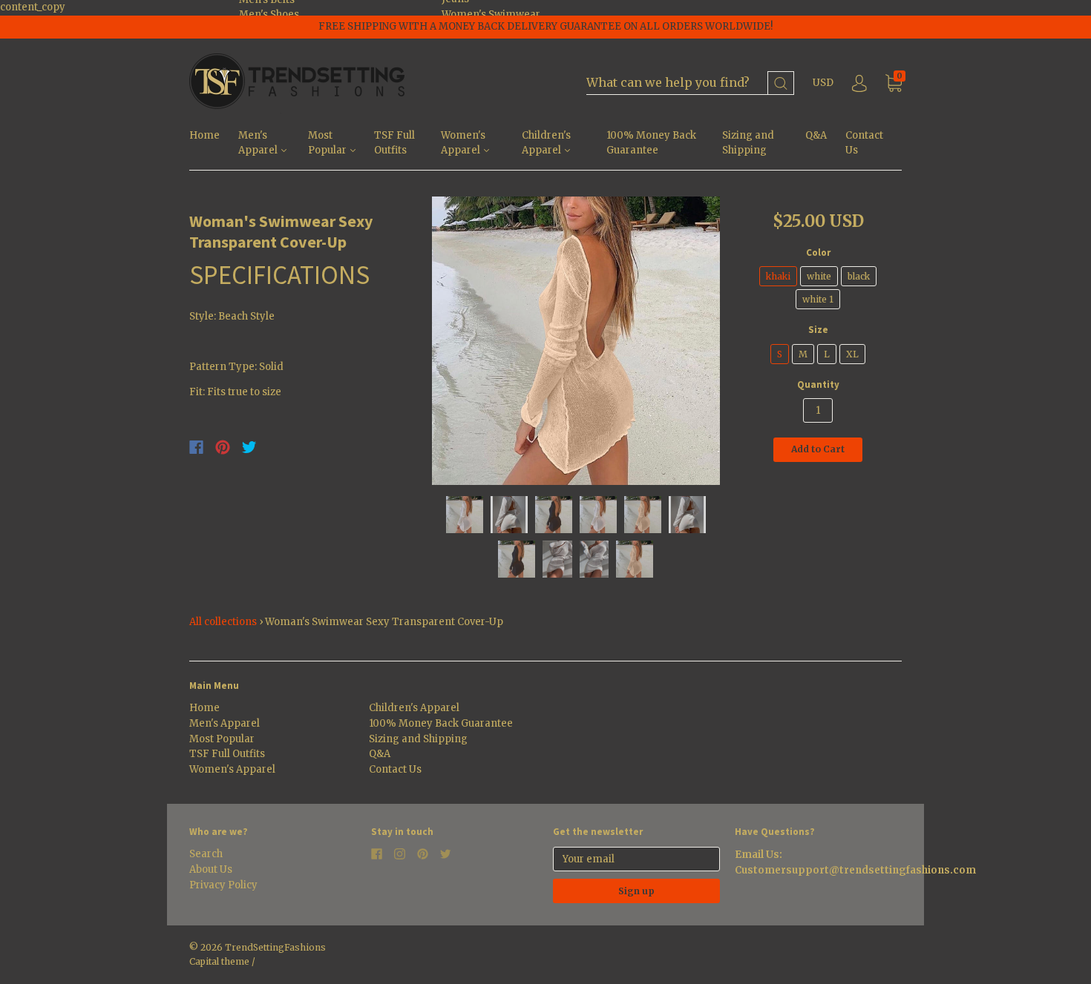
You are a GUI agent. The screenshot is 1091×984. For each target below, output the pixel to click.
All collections (223, 621)
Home (204, 135)
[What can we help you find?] (690, 83)
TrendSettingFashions (275, 947)
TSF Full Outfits (394, 143)
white (819, 276)
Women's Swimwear (491, 14)
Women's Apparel (463, 143)
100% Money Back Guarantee (651, 143)
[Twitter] (249, 447)
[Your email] (636, 859)
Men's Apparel (259, 143)
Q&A (816, 135)
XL (852, 354)
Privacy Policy (223, 885)
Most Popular (328, 143)
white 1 (817, 299)
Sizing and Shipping (748, 143)
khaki (778, 276)
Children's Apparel (546, 143)
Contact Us (864, 143)
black (859, 276)
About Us (210, 869)
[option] (576, 341)
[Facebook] (196, 447)
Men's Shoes (269, 14)
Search (206, 854)
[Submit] (780, 83)
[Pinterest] (222, 447)
